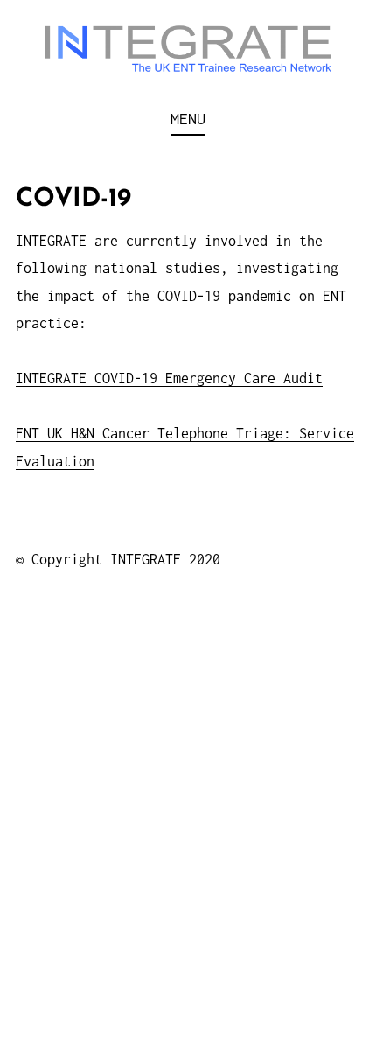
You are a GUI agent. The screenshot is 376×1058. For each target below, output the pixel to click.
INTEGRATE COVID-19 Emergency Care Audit (169, 378)
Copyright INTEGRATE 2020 (125, 559)
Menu (188, 118)
